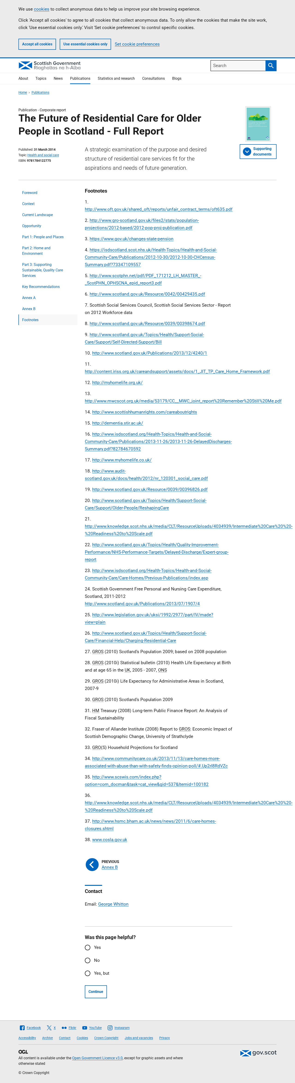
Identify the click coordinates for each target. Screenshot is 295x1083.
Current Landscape (37, 215)
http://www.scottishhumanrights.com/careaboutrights (144, 412)
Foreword (29, 193)
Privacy (164, 1038)
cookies (41, 9)
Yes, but (101, 973)
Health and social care (43, 155)
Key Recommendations (41, 287)
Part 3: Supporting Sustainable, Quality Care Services (42, 270)
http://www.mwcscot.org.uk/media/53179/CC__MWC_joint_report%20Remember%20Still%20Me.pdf (183, 401)
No (97, 960)
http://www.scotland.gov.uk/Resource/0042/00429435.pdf (147, 294)
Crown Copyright (106, 1038)
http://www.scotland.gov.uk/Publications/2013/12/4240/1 (149, 353)
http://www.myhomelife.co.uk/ (122, 460)
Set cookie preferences (137, 44)
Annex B (28, 309)
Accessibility (27, 1038)
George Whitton (113, 904)
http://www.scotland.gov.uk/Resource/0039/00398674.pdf (147, 323)
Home (22, 92)
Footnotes (30, 320)
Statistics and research (116, 78)
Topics (40, 78)
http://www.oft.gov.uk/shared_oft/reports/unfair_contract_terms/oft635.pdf (159, 209)
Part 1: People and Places (43, 237)
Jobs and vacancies (139, 1038)
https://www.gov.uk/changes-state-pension (132, 238)
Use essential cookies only (85, 44)
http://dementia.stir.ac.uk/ (117, 423)
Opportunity (31, 226)
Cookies (82, 1038)
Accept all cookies (37, 44)
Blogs (176, 78)
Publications (80, 78)
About (23, 78)
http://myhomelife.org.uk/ (117, 382)
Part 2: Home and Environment (36, 251)
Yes (97, 947)
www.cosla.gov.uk (109, 839)
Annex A (28, 298)
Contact (65, 1038)
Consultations (153, 78)
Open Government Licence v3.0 (97, 1058)
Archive (47, 1038)
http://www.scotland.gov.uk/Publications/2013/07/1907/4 (142, 603)
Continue (95, 991)
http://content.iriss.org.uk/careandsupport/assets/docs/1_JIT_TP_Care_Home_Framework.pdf (177, 371)
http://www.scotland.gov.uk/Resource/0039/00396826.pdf (150, 489)
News (58, 78)
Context (28, 204)
